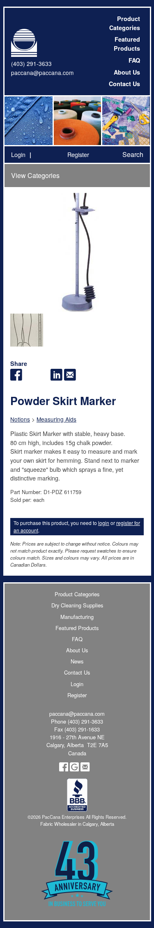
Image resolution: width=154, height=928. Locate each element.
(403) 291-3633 (31, 63)
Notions (20, 419)
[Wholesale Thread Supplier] (77, 120)
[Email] (70, 378)
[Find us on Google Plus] (74, 769)
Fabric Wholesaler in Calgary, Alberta (77, 823)
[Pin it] (43, 378)
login (103, 522)
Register (78, 154)
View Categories (35, 175)
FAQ (134, 60)
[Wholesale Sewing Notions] (125, 120)
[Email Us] (85, 769)
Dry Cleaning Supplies (77, 605)
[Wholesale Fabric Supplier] (29, 120)
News (77, 661)
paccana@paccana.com (42, 72)
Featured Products (127, 43)
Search (132, 154)
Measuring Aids (56, 419)
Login (18, 154)
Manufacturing (77, 617)
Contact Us (124, 84)
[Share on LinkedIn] (56, 378)
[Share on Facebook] (16, 378)
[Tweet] (30, 378)
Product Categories (124, 23)
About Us (127, 72)
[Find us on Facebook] (63, 769)
